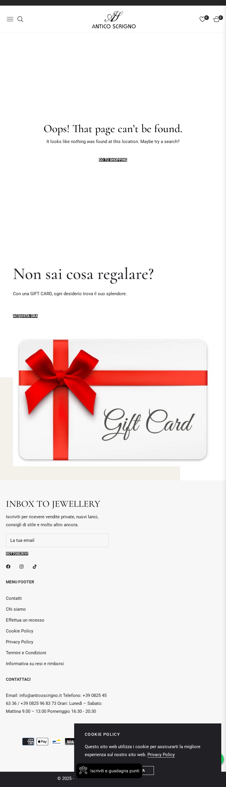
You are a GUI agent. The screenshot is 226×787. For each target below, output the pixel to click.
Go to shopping (113, 160)
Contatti (14, 598)
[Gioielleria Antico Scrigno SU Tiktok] (36, 566)
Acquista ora (25, 316)
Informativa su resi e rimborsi (35, 663)
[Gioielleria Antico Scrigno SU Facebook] (10, 566)
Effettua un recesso (25, 620)
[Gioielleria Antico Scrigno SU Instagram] (23, 566)
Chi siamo (16, 609)
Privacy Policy (19, 642)
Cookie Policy (19, 631)
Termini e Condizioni (26, 652)
